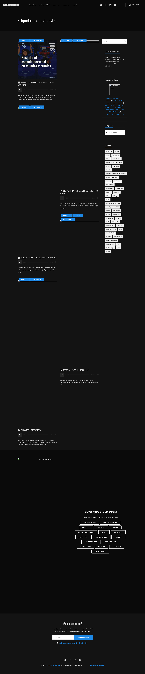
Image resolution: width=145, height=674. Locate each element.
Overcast (112, 105)
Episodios (32, 5)
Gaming (117, 192)
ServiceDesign (111, 233)
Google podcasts (117, 103)
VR (119, 248)
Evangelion (110, 188)
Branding (116, 155)
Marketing (117, 210)
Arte (108, 155)
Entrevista (118, 181)
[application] (37, 90)
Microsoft (110, 218)
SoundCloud (109, 112)
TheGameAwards (112, 240)
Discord (135, 5)
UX (119, 244)
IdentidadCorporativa (113, 203)
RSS (123, 114)
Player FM (120, 105)
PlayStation (110, 225)
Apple (117, 151)
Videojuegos (110, 248)
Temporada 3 (37, 40)
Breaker (114, 101)
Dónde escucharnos (53, 5)
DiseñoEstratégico (112, 177)
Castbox (121, 101)
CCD (108, 159)
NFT (108, 222)
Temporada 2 (79, 40)
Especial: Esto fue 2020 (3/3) (76, 370)
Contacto (75, 5)
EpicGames (110, 184)
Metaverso (117, 214)
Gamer (109, 192)
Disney (109, 181)
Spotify (117, 112)
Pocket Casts (109, 107)
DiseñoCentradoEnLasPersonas (116, 173)
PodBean (118, 107)
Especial (66, 215)
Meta (108, 214)
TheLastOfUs (110, 244)
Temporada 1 (67, 220)
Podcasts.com (109, 109)
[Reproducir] (20, 90)
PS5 (121, 229)
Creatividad (116, 159)
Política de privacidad (96, 665)
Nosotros (41, 5)
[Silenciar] (55, 90)
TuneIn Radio (115, 114)
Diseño (109, 170)
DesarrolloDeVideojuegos (114, 162)
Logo (108, 210)
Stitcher (107, 114)
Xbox (108, 251)
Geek (108, 196)
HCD (108, 199)
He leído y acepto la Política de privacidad (73, 643)
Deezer (107, 103)
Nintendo (115, 222)
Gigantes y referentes (31, 430)
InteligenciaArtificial (113, 207)
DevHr (108, 166)
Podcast (24, 40)
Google (116, 196)
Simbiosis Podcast (53, 665)
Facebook (120, 188)
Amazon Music (110, 98)
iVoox (106, 105)
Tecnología (118, 236)
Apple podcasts (110, 523)
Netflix (119, 218)
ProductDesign (111, 229)
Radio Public (119, 109)
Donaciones (66, 5)
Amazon (109, 151)
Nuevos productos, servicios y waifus (38, 257)
